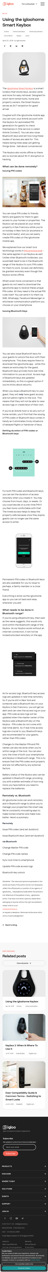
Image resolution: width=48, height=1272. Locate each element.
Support (6, 1204)
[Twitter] (23, 1218)
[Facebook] (5, 1218)
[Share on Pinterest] (22, 46)
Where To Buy (8, 1181)
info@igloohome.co (21, 1224)
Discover (6, 1174)
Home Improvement (35, 32)
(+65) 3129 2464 (19, 1228)
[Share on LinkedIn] (16, 46)
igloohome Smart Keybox (20, 88)
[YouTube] (17, 1218)
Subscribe (10, 1153)
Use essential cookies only (24, 1264)
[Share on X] (10, 46)
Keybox (19, 36)
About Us (5, 1241)
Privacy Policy (29, 1247)
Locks (27, 36)
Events (5, 1196)
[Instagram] (11, 1218)
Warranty (28, 1241)
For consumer (28, 4)
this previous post (33, 250)
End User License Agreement (12, 1247)
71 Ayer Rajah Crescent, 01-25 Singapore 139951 (17, 1236)
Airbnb (6, 32)
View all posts (22, 963)
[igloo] (8, 3)
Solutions (7, 1189)
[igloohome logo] (19, 1126)
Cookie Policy (35, 1260)
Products (7, 1166)
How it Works (8, 36)
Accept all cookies (24, 1268)
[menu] (42, 3)
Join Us (5, 1211)
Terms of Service (30, 1244)
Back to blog (11, 925)
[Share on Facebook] (4, 46)
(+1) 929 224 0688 (13, 1232)
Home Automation (19, 32)
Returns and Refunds (9, 1244)
